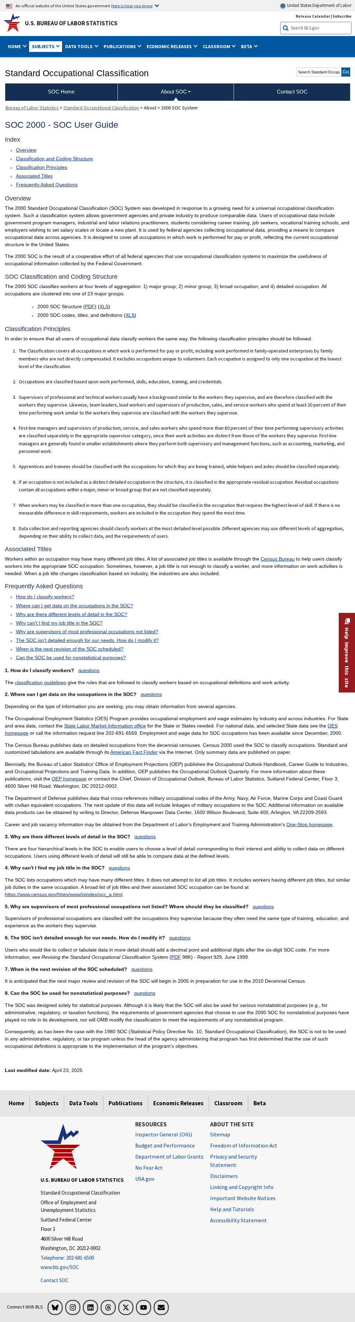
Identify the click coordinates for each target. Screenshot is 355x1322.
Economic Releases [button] (170, 46)
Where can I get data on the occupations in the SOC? (74, 605)
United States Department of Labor (319, 5)
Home (16, 1103)
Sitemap (220, 1134)
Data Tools (83, 1103)
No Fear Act (149, 1167)
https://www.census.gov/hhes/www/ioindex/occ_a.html (63, 894)
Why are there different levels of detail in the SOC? (71, 614)
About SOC (174, 92)
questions (88, 670)
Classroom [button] (217, 46)
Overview (26, 150)
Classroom (228, 1103)
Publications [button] (120, 46)
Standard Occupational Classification (101, 108)
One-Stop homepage (309, 824)
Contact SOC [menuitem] (292, 92)
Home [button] (15, 46)
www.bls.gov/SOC (60, 1267)
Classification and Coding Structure (54, 158)
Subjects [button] (43, 46)
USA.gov (144, 1178)
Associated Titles (34, 176)
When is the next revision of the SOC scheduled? (69, 649)
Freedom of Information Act (243, 1145)
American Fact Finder (134, 752)
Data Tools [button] (79, 46)
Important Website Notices (243, 1198)
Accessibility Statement (238, 1220)
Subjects (47, 1103)
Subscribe (342, 16)
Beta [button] (247, 46)
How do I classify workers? (45, 596)
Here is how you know (132, 5)
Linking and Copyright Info (242, 1186)
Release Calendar (313, 16)
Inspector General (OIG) (163, 1134)
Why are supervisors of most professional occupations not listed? (87, 631)
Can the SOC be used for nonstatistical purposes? (71, 657)
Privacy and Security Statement (233, 1160)
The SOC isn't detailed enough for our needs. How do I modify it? (87, 640)
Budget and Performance (165, 1145)
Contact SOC (55, 1280)
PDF (90, 306)
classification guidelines (40, 682)
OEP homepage (69, 778)
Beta (259, 1103)
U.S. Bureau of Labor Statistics (71, 23)
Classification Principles (41, 167)
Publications (125, 1103)
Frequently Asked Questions (47, 184)
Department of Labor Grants (169, 1156)
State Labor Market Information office (105, 726)
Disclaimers (224, 1175)
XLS (104, 306)
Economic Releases (178, 1103)
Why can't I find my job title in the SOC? (59, 623)
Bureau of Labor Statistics (32, 108)
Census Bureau (278, 559)
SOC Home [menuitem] (61, 92)
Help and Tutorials (232, 1209)
